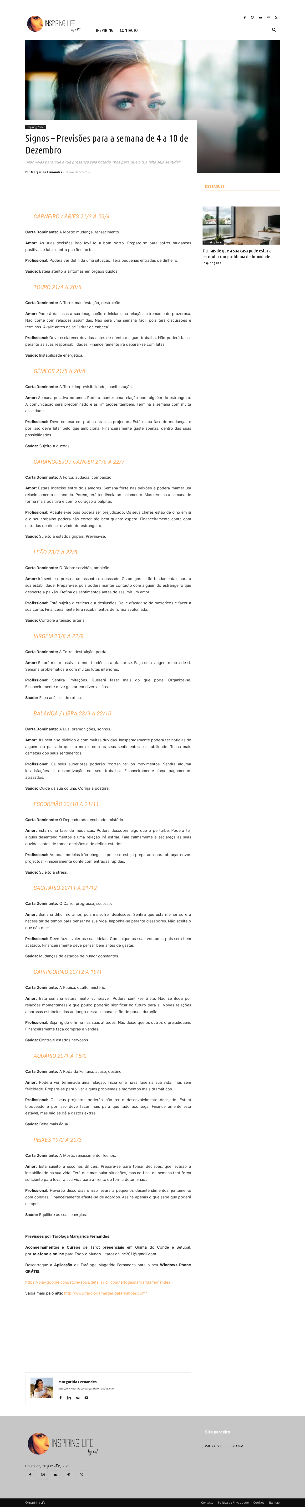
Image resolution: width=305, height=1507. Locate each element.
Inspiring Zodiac (36, 127)
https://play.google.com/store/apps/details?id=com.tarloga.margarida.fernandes (97, 1282)
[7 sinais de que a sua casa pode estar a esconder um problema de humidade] (241, 226)
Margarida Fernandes (46, 172)
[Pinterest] (268, 17)
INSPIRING (104, 30)
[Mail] (260, 17)
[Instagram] (252, 17)
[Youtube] (88, 1398)
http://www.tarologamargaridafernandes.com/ (105, 1293)
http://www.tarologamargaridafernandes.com (86, 1388)
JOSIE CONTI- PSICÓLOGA (223, 1445)
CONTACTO (129, 30)
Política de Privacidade (233, 1503)
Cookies (258, 1503)
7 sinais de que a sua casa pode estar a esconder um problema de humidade (237, 253)
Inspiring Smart (213, 242)
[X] (276, 17)
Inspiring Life (212, 263)
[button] (274, 30)
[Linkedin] (71, 1398)
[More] (108, 197)
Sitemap (274, 1503)
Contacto (207, 1503)
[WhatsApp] (97, 197)
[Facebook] (244, 17)
